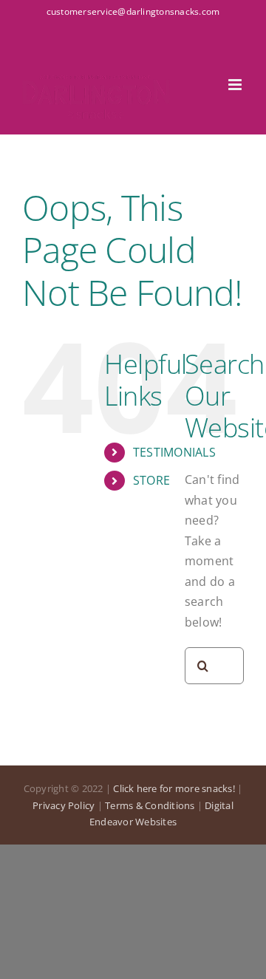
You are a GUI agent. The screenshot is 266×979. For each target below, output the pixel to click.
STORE (151, 480)
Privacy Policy (64, 805)
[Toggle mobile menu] (236, 84)
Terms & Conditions (149, 805)
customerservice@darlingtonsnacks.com (133, 11)
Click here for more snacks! (173, 788)
